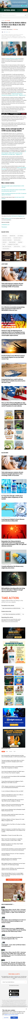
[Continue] (25, 982)
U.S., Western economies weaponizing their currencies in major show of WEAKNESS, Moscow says (12, 308)
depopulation (4, 36)
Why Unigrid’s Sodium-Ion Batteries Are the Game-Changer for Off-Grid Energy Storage (13, 864)
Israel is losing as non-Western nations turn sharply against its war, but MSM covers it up (13, 357)
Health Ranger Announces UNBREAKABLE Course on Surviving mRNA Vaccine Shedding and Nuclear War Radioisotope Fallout (13, 930)
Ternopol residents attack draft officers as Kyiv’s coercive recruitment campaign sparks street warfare (12, 762)
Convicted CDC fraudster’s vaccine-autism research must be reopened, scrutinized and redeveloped (13, 849)
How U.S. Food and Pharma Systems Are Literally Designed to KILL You (12, 938)
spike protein (20, 37)
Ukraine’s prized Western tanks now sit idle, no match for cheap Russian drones (12, 795)
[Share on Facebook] (5, 32)
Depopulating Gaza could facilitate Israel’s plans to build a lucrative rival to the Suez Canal (13, 380)
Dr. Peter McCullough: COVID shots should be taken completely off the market (12, 497)
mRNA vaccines (15, 36)
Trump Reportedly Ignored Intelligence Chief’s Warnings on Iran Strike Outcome (12, 782)
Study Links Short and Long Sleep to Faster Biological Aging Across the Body (11, 859)
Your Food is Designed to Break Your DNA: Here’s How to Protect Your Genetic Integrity (12, 772)
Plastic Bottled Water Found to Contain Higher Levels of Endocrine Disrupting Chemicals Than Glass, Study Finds (12, 874)
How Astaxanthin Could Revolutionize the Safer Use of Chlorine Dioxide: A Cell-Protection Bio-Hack (13, 756)
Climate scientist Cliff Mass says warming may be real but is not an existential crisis (12, 869)
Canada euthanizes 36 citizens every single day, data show (12, 567)
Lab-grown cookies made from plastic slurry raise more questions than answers (12, 815)
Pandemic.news (8, 218)
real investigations (14, 37)
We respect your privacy (14, 985)
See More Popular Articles (14, 879)
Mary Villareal (9, 29)
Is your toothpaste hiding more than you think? (12, 791)
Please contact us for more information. (9, 621)
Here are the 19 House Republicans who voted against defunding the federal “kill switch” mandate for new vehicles (13, 404)
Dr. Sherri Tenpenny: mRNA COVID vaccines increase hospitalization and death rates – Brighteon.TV (13, 153)
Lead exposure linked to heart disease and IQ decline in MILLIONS (12, 520)
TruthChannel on (17, 216)
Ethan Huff (9, 305)
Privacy (8, 1001)
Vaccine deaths (4, 38)
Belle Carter (9, 328)
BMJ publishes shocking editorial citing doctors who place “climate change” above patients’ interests (13, 589)
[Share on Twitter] (7, 32)
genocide (9, 36)
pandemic (20, 36)
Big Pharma (7, 20)
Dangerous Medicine (16, 35)
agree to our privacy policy (11, 1014)
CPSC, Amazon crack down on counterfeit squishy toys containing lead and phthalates (13, 787)
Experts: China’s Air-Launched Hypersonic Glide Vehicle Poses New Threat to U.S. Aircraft (12, 805)
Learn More (6, 1017)
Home (2, 20)
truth (25, 37)
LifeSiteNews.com (5, 224)
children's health (8, 35)
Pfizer (24, 36)
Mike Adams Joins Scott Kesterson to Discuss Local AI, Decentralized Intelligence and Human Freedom (13, 921)
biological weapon (6, 237)
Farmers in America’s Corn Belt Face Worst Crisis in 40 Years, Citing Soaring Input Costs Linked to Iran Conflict (13, 830)
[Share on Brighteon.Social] (2, 32)
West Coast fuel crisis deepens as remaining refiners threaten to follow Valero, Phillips (11, 839)
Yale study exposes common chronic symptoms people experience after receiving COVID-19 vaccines (12, 285)
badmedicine (11, 34)
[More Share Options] (9, 32)
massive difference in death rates (13, 58)
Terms (11, 1001)
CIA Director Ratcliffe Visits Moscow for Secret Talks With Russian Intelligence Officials (12, 800)
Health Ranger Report (7, 904)
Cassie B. (9, 281)
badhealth (6, 34)
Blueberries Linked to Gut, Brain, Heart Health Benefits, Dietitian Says (12, 844)
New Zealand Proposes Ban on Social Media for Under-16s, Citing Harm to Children (12, 767)
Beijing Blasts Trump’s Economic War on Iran (11, 835)
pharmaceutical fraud (5, 37)
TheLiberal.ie (4, 227)
